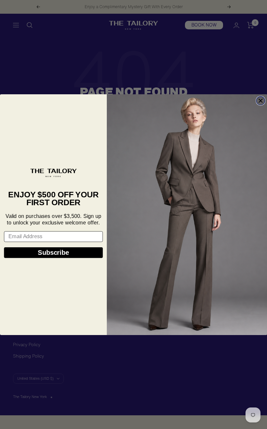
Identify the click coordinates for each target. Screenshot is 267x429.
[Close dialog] (260, 100)
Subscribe (53, 252)
